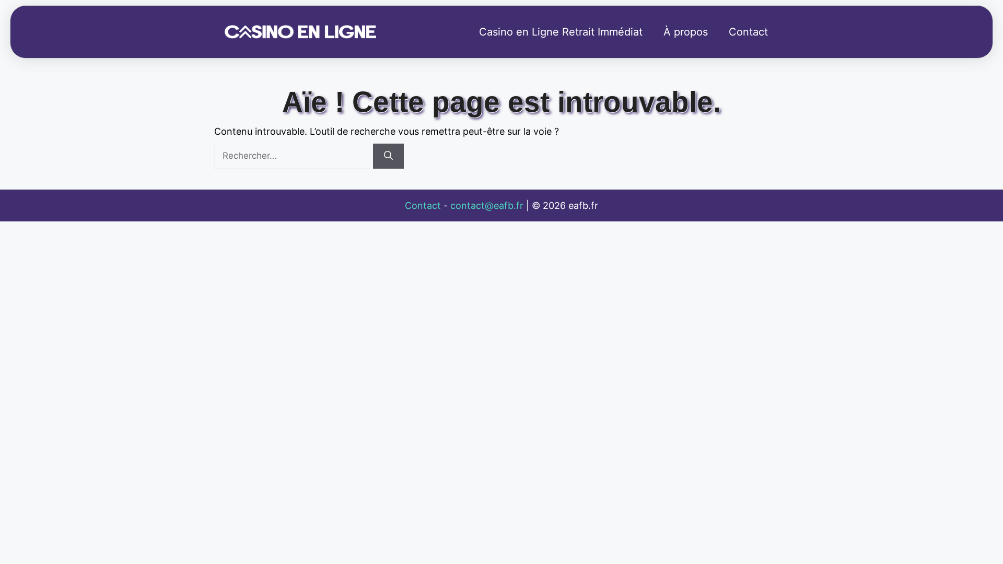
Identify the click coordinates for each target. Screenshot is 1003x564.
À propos (685, 32)
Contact (748, 32)
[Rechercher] (388, 156)
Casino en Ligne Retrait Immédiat (561, 32)
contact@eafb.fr (486, 205)
